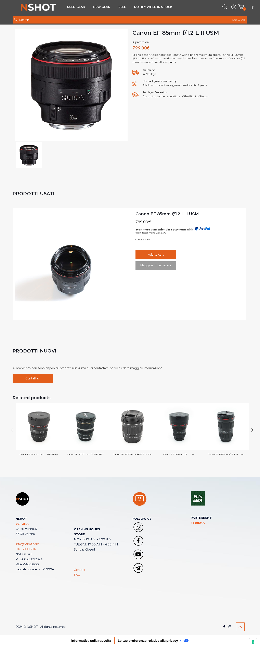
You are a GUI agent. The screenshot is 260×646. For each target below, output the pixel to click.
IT (252, 8)
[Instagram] (230, 627)
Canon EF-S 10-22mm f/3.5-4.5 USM (85, 454)
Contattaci (32, 378)
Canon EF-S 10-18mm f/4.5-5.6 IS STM (132, 454)
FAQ (77, 575)
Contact (79, 570)
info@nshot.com (27, 544)
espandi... (171, 62)
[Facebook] (224, 627)
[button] (252, 430)
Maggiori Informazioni (155, 265)
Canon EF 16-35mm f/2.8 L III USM (226, 454)
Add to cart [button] (156, 254)
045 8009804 (26, 549)
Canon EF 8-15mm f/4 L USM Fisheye (39, 454)
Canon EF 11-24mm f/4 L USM (179, 454)
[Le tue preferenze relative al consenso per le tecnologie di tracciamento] (253, 642)
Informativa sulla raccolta (91, 641)
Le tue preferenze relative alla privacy (148, 641)
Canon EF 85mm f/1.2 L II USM (167, 213)
